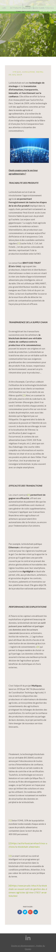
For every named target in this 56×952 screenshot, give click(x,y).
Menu (28, 6)
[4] (38, 646)
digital (39, 72)
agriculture (28, 72)
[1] (18, 243)
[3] (28, 494)
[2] (24, 395)
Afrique (17, 72)
